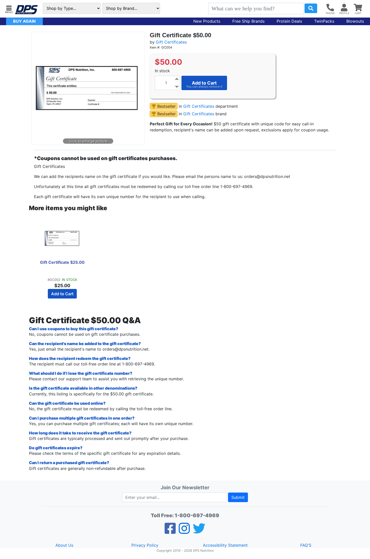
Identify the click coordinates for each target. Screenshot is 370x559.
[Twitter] (199, 531)
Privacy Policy (144, 545)
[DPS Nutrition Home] (26, 9)
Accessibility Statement (225, 545)
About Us (64, 545)
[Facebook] (170, 531)
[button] (9, 9)
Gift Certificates (171, 42)
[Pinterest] (184, 531)
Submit (238, 497)
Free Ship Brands (248, 21)
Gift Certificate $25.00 (62, 262)
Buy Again (24, 21)
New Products (206, 21)
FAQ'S (305, 545)
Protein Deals (289, 21)
